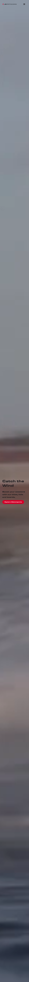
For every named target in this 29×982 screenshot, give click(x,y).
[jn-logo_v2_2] (9, 4)
